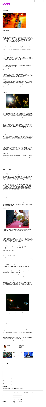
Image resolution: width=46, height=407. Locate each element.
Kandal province (23, 76)
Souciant (7, 4)
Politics (32, 3)
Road (5, 10)
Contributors (36, 3)
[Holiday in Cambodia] (18, 101)
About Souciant (41, 3)
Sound (28, 3)
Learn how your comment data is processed (17, 388)
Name (3, 377)
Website (3, 383)
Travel (7, 10)
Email (3, 380)
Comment (4, 370)
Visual (26, 3)
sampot (31, 113)
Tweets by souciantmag (37, 8)
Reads (23, 3)
